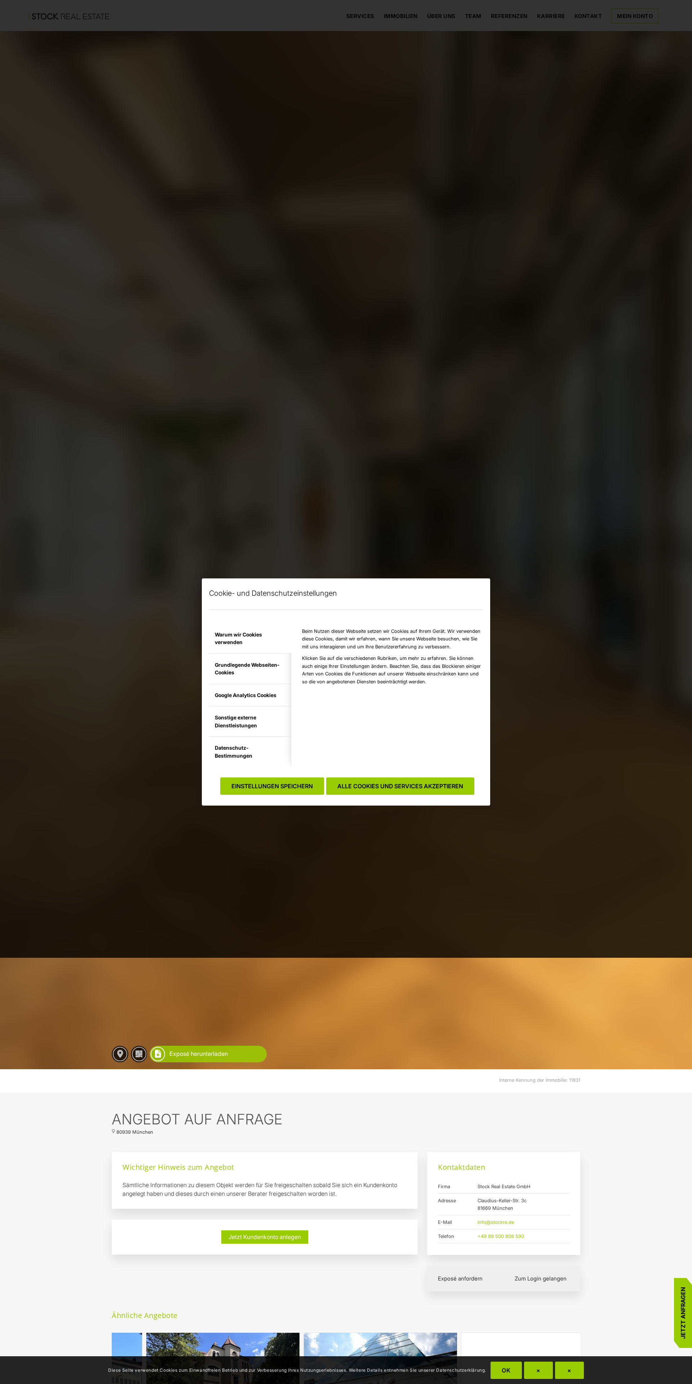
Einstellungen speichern (272, 786)
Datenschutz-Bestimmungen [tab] (233, 751)
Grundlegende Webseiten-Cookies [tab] (247, 668)
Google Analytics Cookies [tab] (245, 695)
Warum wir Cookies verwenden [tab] (238, 638)
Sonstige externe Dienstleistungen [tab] (236, 721)
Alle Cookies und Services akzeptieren (400, 786)
